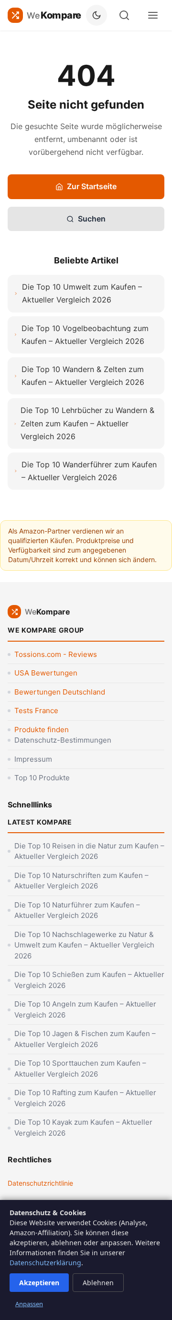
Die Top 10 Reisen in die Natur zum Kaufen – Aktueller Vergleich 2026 (89, 851)
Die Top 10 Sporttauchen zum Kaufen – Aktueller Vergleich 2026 (80, 1068)
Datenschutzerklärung (45, 1262)
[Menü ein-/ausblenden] (152, 15)
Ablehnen (98, 1282)
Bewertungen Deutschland (59, 691)
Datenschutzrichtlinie (40, 1183)
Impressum (33, 759)
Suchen (92, 218)
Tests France (36, 710)
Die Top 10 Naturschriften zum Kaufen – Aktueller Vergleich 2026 (81, 881)
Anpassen (29, 1304)
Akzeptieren (39, 1282)
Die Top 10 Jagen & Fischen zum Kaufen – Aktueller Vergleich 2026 (85, 1039)
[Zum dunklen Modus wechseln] (96, 15)
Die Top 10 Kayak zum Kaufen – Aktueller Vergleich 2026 (83, 1128)
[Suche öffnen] (124, 15)
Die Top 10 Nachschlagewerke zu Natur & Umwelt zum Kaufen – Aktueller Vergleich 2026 (84, 945)
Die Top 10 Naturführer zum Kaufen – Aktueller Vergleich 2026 (77, 910)
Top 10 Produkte (42, 777)
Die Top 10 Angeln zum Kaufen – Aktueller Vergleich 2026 (85, 1009)
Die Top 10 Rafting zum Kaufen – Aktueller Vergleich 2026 (85, 1098)
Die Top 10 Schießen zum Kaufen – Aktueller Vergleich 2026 (89, 980)
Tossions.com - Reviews (55, 654)
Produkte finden (41, 729)
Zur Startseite (92, 186)
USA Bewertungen (45, 672)
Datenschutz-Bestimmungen (62, 740)
